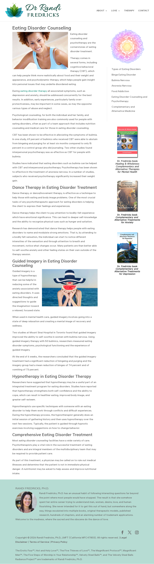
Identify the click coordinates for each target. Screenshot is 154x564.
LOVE (114, 11)
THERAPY (129, 11)
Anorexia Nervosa (121, 85)
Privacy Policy (59, 541)
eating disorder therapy (33, 91)
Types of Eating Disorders (126, 69)
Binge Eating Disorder (124, 74)
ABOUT (100, 11)
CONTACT (143, 11)
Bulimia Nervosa (121, 80)
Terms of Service (39, 541)
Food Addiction (120, 91)
